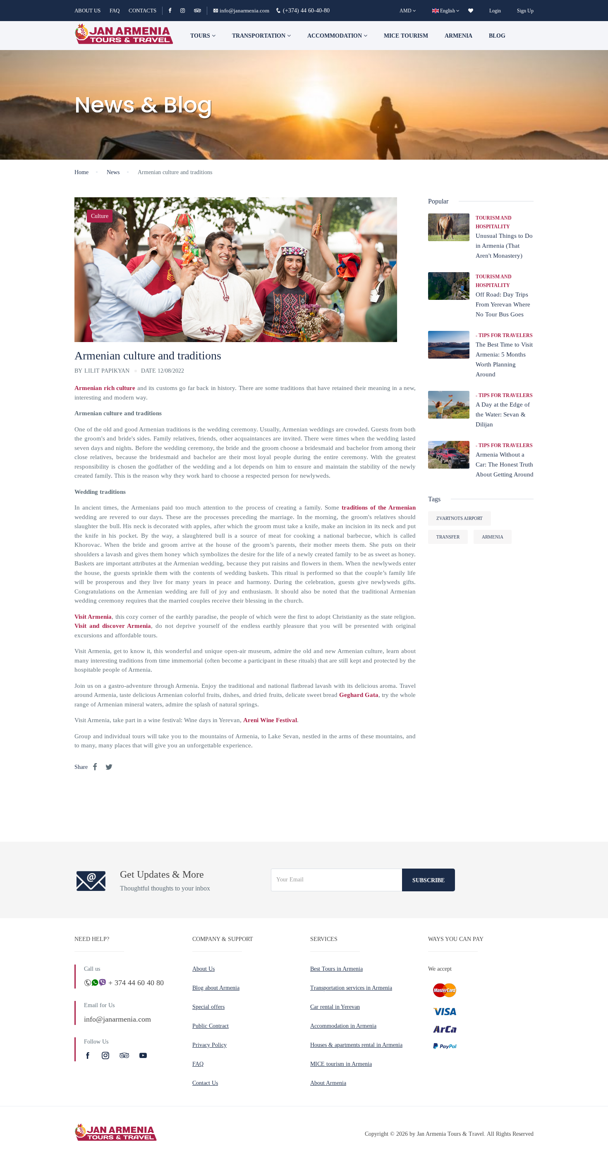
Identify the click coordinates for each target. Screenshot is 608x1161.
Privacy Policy (209, 1045)
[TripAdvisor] (197, 10)
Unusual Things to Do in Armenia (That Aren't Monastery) (504, 245)
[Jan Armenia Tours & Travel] (124, 35)
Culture (99, 216)
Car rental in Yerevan (335, 1007)
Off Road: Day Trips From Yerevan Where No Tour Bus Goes (503, 304)
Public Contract (210, 1026)
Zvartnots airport (459, 518)
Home (81, 172)
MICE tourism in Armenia (341, 1064)
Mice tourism (406, 36)
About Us (203, 969)
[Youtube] (143, 1055)
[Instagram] (186, 10)
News (113, 172)
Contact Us (205, 1083)
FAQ (115, 10)
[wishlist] (470, 11)
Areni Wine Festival (270, 720)
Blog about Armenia (215, 988)
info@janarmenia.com (244, 10)
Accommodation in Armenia (343, 1026)
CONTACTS (142, 10)
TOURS (201, 36)
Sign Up (525, 11)
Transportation (259, 36)
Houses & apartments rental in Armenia (356, 1045)
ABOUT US (87, 10)
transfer (448, 536)
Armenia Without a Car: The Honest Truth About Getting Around (505, 464)
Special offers (208, 1007)
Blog (497, 36)
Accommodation (335, 36)
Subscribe (428, 880)
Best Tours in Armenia (336, 969)
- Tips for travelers (504, 335)
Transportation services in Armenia (351, 988)
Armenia (458, 36)
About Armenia (328, 1083)
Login (495, 11)
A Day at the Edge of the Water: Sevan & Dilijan (503, 414)
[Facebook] (173, 10)
